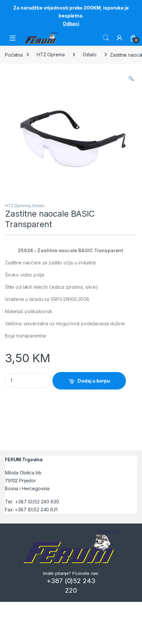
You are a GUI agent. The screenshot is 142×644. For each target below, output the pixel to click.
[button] (131, 78)
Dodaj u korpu (94, 381)
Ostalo (89, 54)
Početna (14, 54)
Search (105, 37)
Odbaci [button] (71, 23)
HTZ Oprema (51, 54)
